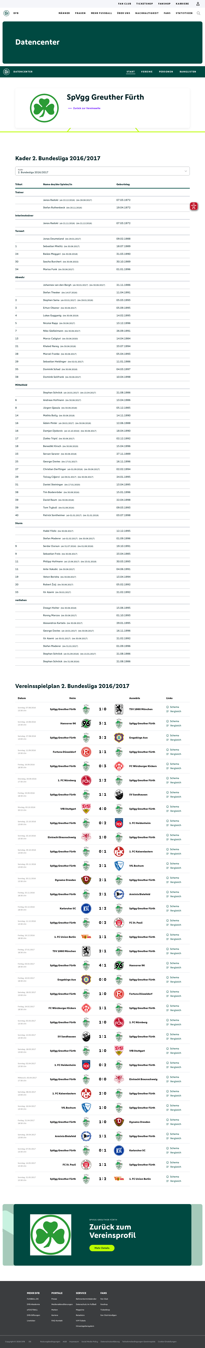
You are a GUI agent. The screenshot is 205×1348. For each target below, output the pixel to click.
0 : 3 (102, 766)
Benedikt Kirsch (52, 446)
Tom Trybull (50, 507)
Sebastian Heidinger (54, 361)
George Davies (51, 461)
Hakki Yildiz (49, 531)
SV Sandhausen (138, 794)
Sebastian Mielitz (53, 246)
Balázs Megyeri (52, 254)
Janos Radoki (50, 200)
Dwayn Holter (51, 608)
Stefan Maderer (52, 538)
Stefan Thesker (51, 292)
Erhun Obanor (51, 308)
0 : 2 (102, 823)
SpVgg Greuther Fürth (63, 709)
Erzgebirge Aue (138, 737)
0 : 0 (102, 980)
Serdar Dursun (51, 546)
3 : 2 (102, 738)
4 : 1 (102, 965)
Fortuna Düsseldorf (64, 752)
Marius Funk (50, 269)
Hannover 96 (68, 723)
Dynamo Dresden (65, 880)
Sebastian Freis (51, 554)
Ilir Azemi (48, 592)
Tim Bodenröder (52, 492)
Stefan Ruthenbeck (54, 207)
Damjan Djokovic (53, 431)
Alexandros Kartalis (54, 623)
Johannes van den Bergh (57, 285)
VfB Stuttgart (68, 809)
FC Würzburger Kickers (143, 766)
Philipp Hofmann (53, 561)
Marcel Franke (51, 354)
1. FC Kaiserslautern (141, 851)
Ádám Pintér (50, 423)
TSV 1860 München (141, 709)
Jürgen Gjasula (51, 408)
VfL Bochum (136, 866)
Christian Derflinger (54, 469)
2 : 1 (102, 866)
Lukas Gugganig (52, 315)
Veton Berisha (51, 577)
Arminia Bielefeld (139, 894)
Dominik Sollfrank (53, 377)
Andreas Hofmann (53, 400)
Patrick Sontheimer (54, 515)
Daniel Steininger (53, 484)
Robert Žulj (49, 584)
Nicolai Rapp (50, 323)
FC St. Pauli (136, 922)
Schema (174, 707)
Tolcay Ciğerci (51, 477)
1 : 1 (102, 752)
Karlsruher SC (68, 908)
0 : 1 (102, 852)
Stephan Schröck (52, 392)
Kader (20, 170)
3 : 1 (102, 723)
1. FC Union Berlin (65, 937)
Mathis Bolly (50, 415)
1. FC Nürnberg (67, 780)
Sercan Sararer (51, 454)
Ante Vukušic (50, 569)
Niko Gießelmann (53, 331)
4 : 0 (102, 809)
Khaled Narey (51, 346)
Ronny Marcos (51, 615)
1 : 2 (102, 780)
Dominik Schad (51, 369)
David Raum (50, 500)
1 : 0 (102, 709)
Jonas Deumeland (53, 238)
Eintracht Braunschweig (62, 837)
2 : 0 (102, 1093)
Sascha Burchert (52, 261)
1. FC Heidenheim (140, 823)
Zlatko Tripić (50, 438)
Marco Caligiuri (52, 338)
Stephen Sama (51, 300)
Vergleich (175, 711)
